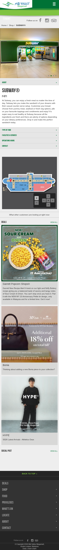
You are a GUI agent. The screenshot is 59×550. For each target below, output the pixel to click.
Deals (5, 483)
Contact (6, 528)
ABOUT (4, 82)
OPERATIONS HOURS (8, 140)
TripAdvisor (54, 20)
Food (4, 496)
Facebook (41, 20)
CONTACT (5, 146)
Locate (5, 515)
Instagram (47, 20)
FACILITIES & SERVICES (9, 135)
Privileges (7, 502)
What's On (7, 509)
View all (54, 222)
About (5, 521)
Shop (11, 25)
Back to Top (29, 474)
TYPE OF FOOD (6, 130)
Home (4, 25)
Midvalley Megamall (16, 5)
